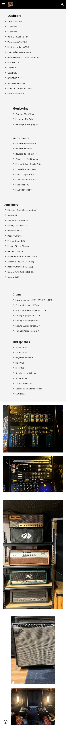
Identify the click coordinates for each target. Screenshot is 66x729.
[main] (33, 54)
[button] (3, 4)
